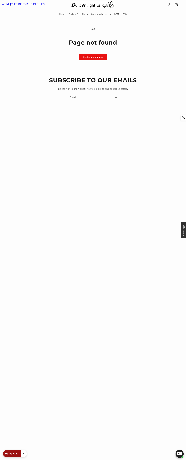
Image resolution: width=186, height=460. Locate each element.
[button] (78, 14)
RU (39, 4)
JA (26, 4)
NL (7, 4)
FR (16, 4)
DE (20, 4)
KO (30, 4)
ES (43, 4)
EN (12, 4)
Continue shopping (93, 57)
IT (24, 4)
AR (4, 4)
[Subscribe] (116, 97)
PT (34, 4)
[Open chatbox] (180, 454)
